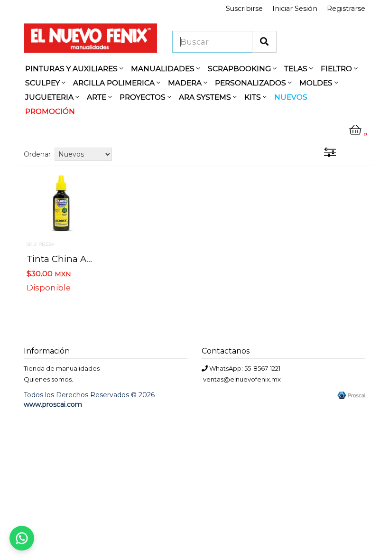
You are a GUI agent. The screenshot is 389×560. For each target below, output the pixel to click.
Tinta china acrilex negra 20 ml (95, 258)
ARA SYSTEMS (206, 97)
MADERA (186, 82)
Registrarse (346, 8)
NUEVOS (290, 97)
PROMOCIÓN (50, 111)
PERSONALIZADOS (251, 82)
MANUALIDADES (163, 68)
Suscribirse (244, 8)
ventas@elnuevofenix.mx (242, 379)
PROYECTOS (143, 97)
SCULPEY (43, 82)
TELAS (296, 68)
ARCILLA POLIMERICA (115, 82)
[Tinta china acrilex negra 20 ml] (61, 202)
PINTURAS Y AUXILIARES (72, 68)
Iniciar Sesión (294, 8)
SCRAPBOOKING (240, 68)
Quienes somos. (48, 379)
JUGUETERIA (50, 97)
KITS (253, 97)
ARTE (97, 97)
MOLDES (316, 82)
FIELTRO (337, 68)
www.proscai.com (53, 404)
